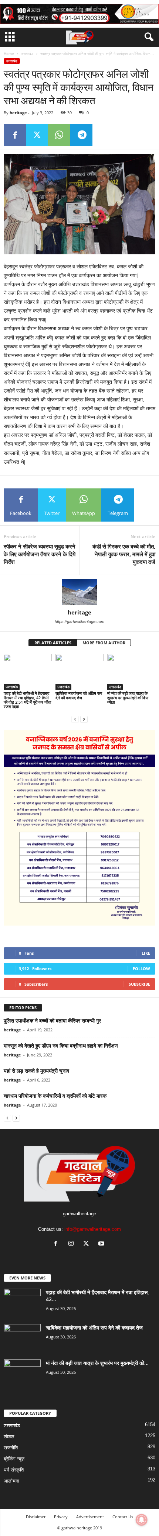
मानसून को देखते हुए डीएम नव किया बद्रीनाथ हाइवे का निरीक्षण (61, 1045)
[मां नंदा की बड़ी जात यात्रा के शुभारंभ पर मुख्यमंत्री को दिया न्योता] (131, 672)
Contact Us (122, 1516)
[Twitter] (37, 135)
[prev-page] (75, 719)
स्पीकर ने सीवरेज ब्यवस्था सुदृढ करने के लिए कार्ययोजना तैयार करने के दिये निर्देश (39, 554)
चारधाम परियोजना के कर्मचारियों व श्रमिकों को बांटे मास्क (55, 1095)
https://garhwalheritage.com (79, 621)
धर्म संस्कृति (14, 1470)
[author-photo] (79, 592)
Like (146, 953)
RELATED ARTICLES (52, 642)
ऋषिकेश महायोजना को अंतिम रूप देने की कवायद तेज (78, 695)
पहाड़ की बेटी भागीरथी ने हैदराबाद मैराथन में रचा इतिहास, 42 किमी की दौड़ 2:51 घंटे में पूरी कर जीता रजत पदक (27, 699)
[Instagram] (72, 1244)
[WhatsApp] (59, 135)
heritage (18, 112)
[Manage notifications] (142, 1520)
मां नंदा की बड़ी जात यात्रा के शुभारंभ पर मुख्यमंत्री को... (97, 1362)
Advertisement (90, 1516)
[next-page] (84, 719)
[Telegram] (81, 135)
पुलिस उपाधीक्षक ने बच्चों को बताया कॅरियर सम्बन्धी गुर (52, 1020)
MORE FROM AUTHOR (103, 642)
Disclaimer (35, 1516)
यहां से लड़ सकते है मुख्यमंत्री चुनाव (36, 1070)
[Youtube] (102, 1244)
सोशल (9, 1436)
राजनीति (11, 1447)
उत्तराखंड (27, 53)
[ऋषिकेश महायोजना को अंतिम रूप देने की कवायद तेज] (79, 672)
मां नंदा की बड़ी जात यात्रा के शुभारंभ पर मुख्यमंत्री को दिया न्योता (127, 697)
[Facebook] (15, 135)
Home (9, 53)
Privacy (61, 1516)
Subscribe (139, 984)
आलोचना (11, 1481)
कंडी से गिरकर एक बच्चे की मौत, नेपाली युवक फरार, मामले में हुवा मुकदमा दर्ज (123, 554)
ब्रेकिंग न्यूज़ (14, 1459)
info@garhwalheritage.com (92, 1229)
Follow (141, 968)
